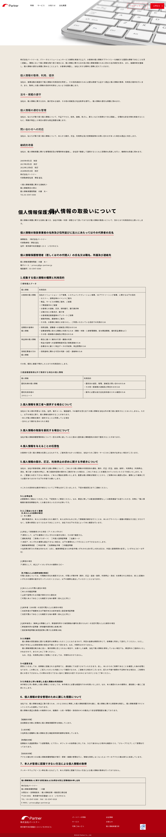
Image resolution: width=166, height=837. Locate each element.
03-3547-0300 (30, 195)
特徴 (32, 5)
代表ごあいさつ (78, 826)
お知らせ (52, 5)
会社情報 (109, 817)
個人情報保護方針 (113, 826)
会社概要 (62, 5)
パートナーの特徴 (79, 817)
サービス (41, 5)
